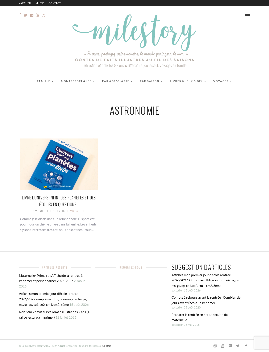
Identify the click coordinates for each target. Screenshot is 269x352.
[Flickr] (31, 15)
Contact (55, 3)
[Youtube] (37, 15)
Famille (43, 81)
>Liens (40, 3)
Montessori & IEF (76, 81)
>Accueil (25, 3)
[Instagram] (43, 15)
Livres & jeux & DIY (186, 81)
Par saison (149, 81)
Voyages (220, 81)
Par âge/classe (115, 81)
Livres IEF (76, 210)
